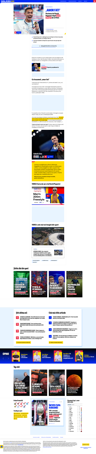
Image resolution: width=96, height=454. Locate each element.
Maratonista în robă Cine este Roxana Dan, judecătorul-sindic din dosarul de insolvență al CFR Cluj (31, 325)
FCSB (70, 409)
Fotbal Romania (63, 1)
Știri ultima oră (21, 312)
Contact (61, 437)
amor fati (34, 262)
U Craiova (71, 412)
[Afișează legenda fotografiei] (42, 32)
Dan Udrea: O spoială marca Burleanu (43, 356)
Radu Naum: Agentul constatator (22, 356)
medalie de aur (45, 260)
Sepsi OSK (71, 423)
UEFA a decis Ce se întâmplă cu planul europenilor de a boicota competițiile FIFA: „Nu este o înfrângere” (57, 383)
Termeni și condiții (36, 437)
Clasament (69, 404)
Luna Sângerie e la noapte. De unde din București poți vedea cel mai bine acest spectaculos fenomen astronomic (74, 383)
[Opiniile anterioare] (3, 358)
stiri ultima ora (17, 413)
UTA (70, 429)
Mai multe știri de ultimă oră (24, 342)
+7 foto (18, 32)
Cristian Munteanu (49, 29)
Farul (70, 417)
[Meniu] (94, 1)
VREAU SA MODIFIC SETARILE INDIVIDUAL (85, 448)
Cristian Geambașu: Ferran (85, 356)
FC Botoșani (71, 426)
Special (85, 1)
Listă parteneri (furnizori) (47, 447)
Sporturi (80, 1)
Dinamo (70, 408)
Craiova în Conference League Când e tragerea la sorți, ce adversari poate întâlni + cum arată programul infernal (22, 284)
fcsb (16, 418)
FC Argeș (71, 414)
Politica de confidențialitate (46, 437)
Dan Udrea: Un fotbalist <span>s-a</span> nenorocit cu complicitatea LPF (64, 356)
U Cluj (70, 418)
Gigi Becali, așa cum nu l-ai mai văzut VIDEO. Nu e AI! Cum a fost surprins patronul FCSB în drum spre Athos (22, 383)
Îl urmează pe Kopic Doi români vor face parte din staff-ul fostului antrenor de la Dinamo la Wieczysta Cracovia (39, 383)
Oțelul (70, 420)
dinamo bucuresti (18, 415)
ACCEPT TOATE (86, 444)
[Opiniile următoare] (8, 358)
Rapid (70, 411)
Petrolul (70, 422)
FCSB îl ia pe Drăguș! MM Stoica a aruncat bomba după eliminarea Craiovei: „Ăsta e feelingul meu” (39, 284)
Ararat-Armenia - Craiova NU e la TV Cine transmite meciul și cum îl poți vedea (64, 317)
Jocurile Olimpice (49, 6)
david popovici (54, 260)
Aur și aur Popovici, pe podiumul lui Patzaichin (48, 67)
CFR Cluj (25, 415)
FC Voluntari (71, 428)
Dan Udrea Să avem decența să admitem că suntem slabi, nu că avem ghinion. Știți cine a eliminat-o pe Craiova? (64, 337)
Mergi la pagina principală (56, 342)
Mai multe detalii (20, 444)
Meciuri (73, 404)
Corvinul (70, 415)
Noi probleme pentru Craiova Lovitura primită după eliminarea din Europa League (74, 284)
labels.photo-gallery (48, 145)
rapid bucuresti (25, 413)
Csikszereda (71, 431)
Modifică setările (56, 437)
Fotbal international (72, 1)
